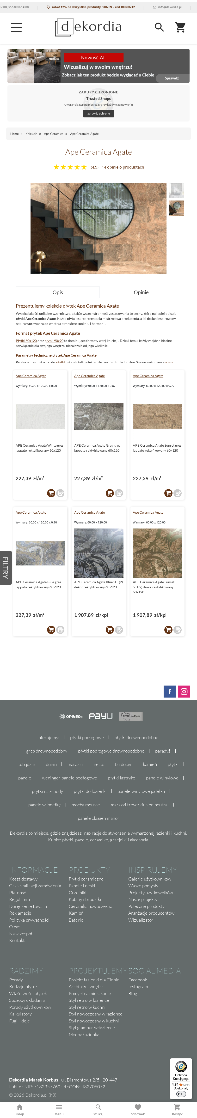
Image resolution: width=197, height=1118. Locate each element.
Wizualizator (141, 920)
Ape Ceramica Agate (31, 376)
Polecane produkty (146, 906)
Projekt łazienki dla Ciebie (94, 980)
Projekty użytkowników (150, 892)
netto (99, 764)
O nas (14, 927)
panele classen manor (98, 818)
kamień (150, 764)
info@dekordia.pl (155, 7)
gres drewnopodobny (46, 751)
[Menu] (16, 27)
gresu (169, 362)
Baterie (76, 920)
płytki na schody (47, 791)
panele (24, 778)
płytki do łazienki (90, 791)
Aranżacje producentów (151, 913)
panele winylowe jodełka (141, 791)
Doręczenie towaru (28, 906)
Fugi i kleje (19, 1021)
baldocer (123, 764)
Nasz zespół (20, 933)
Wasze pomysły (143, 885)
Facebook (137, 980)
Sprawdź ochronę (98, 113)
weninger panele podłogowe (69, 778)
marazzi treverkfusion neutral (140, 805)
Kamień (76, 913)
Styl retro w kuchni (87, 1007)
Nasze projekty (142, 899)
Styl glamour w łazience (92, 1027)
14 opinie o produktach (123, 167)
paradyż (163, 751)
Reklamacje (20, 913)
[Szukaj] (159, 27)
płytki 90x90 (54, 341)
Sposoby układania (27, 1000)
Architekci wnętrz (86, 986)
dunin (51, 764)
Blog (132, 993)
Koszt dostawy (23, 879)
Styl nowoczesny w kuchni (94, 1021)
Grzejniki (77, 892)
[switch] (181, 1094)
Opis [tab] (58, 292)
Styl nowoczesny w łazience (96, 1014)
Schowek (138, 1114)
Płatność (17, 892)
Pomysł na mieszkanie (90, 993)
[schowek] (60, 493)
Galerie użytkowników (149, 879)
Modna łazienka (84, 1034)
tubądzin (26, 764)
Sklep (20, 1114)
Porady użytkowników (30, 1007)
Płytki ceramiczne (86, 879)
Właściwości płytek (28, 993)
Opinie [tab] (141, 292)
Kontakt (17, 940)
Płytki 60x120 (26, 341)
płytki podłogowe (87, 737)
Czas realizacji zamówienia (35, 885)
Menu (59, 1114)
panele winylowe (162, 778)
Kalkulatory (20, 1014)
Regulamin (19, 899)
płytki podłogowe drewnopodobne (111, 751)
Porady (16, 980)
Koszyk (177, 1114)
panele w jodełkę (44, 805)
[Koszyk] (180, 27)
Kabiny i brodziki (85, 899)
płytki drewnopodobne (136, 737)
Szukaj (98, 1114)
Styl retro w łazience (89, 1000)
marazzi (75, 764)
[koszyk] (51, 493)
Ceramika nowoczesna (90, 906)
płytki (60, 362)
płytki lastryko (121, 778)
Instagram (138, 986)
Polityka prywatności (29, 920)
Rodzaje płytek (23, 986)
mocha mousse (86, 805)
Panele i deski (82, 885)
